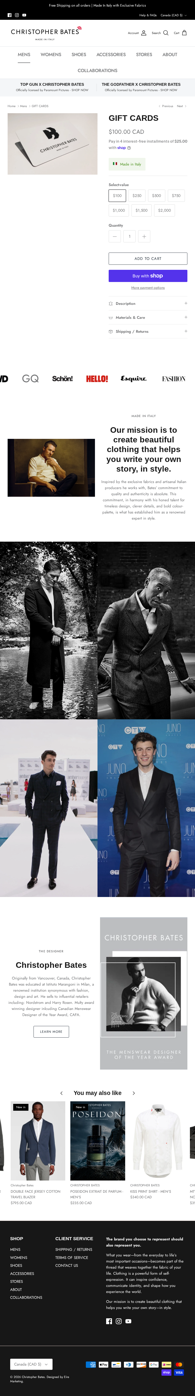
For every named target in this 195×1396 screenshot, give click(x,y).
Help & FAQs (148, 15)
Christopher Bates (33, 1377)
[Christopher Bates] (46, 33)
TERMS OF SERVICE (71, 1257)
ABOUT (169, 54)
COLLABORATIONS (97, 70)
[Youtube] (24, 15)
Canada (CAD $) (172, 15)
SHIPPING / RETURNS (73, 1249)
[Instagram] (17, 15)
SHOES (79, 54)
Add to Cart (148, 258)
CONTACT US (66, 1265)
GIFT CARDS (40, 106)
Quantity (116, 225)
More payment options (148, 288)
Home (11, 106)
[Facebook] (9, 15)
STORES (144, 54)
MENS (24, 54)
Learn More (51, 1031)
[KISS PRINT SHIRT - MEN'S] (157, 1140)
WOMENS (51, 54)
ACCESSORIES (111, 54)
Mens (23, 106)
